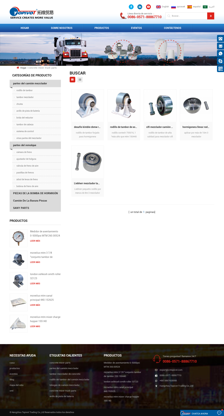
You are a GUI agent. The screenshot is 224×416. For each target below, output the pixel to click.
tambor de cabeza (24, 124)
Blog (12, 379)
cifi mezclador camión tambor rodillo (161, 127)
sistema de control (25, 131)
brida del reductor (24, 118)
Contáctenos (172, 28)
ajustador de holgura (26, 159)
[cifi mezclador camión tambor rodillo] (160, 105)
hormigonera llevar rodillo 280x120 (198, 127)
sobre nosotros (61, 28)
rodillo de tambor (24, 90)
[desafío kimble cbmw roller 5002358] (88, 105)
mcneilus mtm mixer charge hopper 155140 (45, 319)
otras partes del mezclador (28, 138)
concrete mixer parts (60, 362)
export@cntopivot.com (171, 370)
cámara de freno (24, 152)
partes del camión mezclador (30, 83)
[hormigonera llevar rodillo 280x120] (196, 105)
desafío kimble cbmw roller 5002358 (89, 127)
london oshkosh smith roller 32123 (45, 276)
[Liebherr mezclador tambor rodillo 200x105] (88, 161)
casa (12, 362)
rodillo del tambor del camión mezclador (69, 379)
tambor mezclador (25, 97)
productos (15, 368)
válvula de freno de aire (27, 166)
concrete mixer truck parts (63, 390)
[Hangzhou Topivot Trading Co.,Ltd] (31, 12)
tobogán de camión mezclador (65, 385)
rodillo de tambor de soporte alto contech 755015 (125, 127)
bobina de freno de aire (27, 186)
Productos (101, 28)
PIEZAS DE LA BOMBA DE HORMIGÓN (35, 193)
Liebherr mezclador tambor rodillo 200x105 (89, 183)
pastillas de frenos (25, 172)
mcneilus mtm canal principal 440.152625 (42, 297)
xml (11, 390)
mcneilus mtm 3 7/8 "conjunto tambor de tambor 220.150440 (41, 255)
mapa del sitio (16, 385)
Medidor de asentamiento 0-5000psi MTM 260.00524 (45, 233)
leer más (35, 241)
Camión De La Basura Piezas (30, 200)
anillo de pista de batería (28, 111)
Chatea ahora (200, 413)
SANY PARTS (21, 208)
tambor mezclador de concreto (65, 374)
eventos (136, 28)
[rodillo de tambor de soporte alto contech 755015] (124, 105)
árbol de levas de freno (27, 179)
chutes (19, 104)
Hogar (25, 28)
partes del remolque (24, 145)
